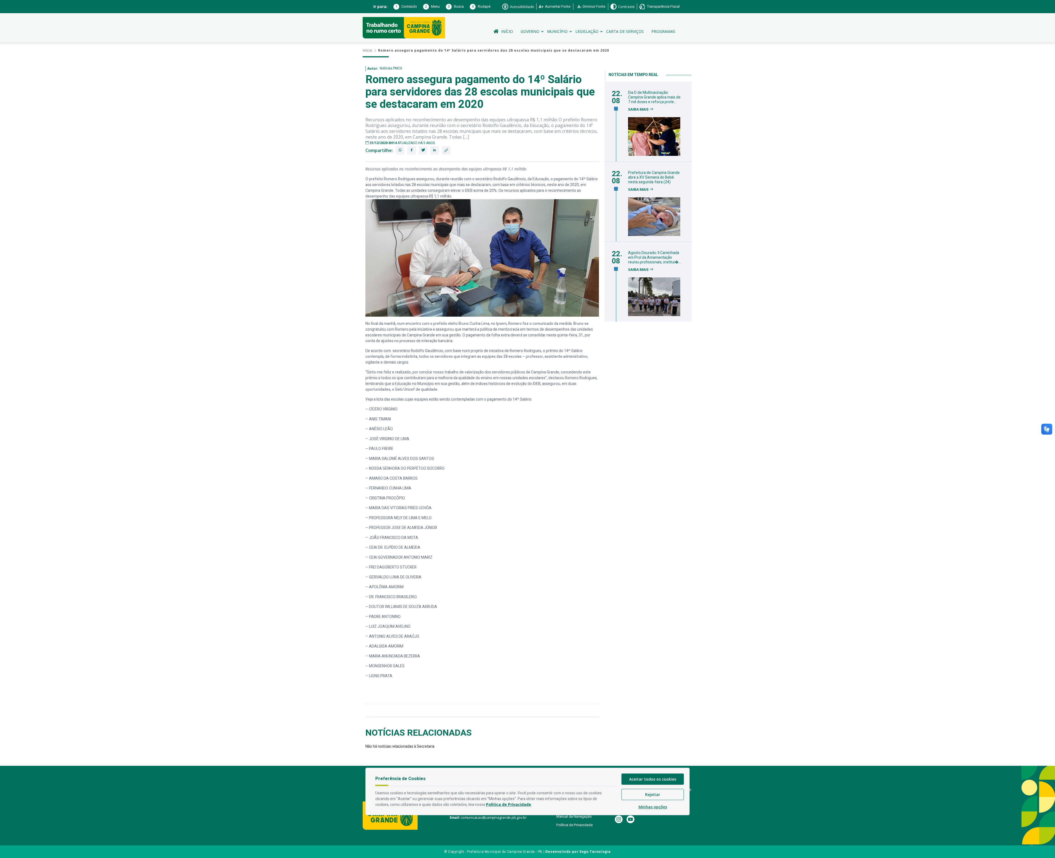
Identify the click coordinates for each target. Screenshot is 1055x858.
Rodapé (481, 6)
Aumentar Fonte (557, 6)
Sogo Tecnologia (595, 851)
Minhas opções (652, 806)
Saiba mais (638, 109)
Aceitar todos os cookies (652, 779)
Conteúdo (406, 6)
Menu (432, 6)
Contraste (626, 6)
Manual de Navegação (574, 816)
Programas (663, 31)
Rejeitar (652, 794)
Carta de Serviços (625, 31)
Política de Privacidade (574, 825)
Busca (456, 6)
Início (507, 31)
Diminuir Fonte (594, 6)
